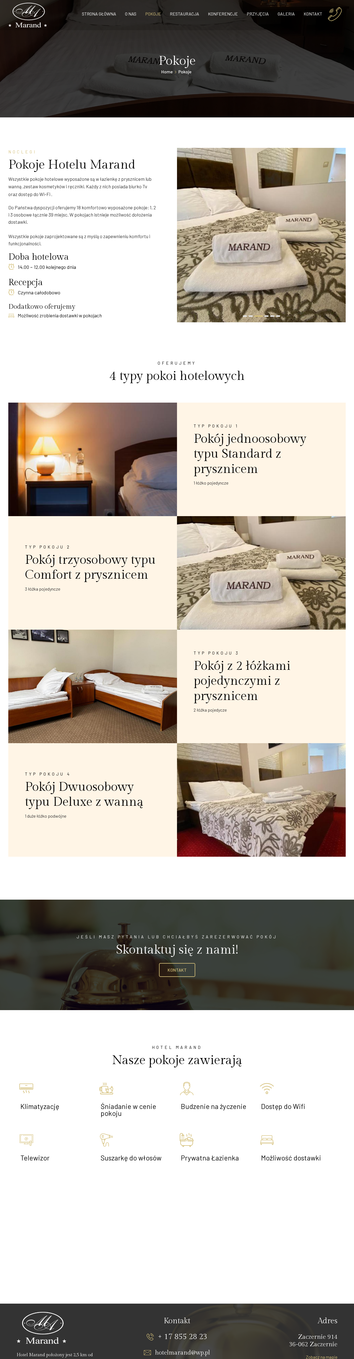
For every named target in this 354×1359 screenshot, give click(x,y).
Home (167, 71)
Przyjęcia (258, 13)
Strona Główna (99, 13)
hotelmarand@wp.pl (182, 1352)
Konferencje (223, 13)
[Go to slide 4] (264, 316)
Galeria (286, 13)
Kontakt (313, 13)
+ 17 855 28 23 (182, 1336)
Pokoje (153, 13)
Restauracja (184, 13)
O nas (130, 13)
